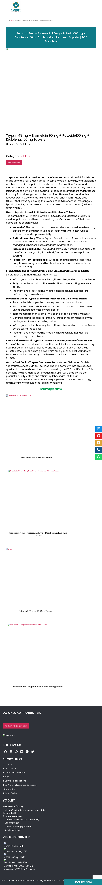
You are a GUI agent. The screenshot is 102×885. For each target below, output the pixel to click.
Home (7, 20)
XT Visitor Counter (25, 869)
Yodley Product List (16, 726)
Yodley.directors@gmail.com (18, 826)
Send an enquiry (14, 162)
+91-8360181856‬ (12, 823)
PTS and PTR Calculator (14, 772)
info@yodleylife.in (13, 830)
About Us (7, 764)
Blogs (6, 776)
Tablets (12, 20)
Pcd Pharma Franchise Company (20, 785)
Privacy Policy (10, 793)
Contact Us (9, 789)
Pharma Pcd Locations (14, 781)
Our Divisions (9, 768)
